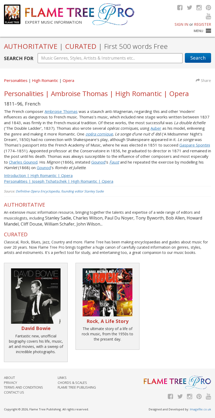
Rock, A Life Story (107, 321)
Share (205, 80)
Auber (155, 128)
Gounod (98, 162)
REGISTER (202, 24)
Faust (114, 162)
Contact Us (14, 392)
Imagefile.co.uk (200, 409)
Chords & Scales (72, 382)
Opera (68, 80)
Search (198, 58)
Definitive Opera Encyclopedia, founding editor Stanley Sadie (60, 191)
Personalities (16, 80)
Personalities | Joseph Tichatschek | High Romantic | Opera (58, 181)
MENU (198, 30)
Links (62, 377)
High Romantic (45, 80)
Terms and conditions (23, 387)
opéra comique (99, 134)
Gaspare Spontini (194, 145)
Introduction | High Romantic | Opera (38, 175)
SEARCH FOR (18, 58)
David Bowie (36, 328)
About (9, 377)
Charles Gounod (23, 162)
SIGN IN (181, 24)
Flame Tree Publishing (77, 387)
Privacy (10, 382)
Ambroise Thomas (61, 111)
